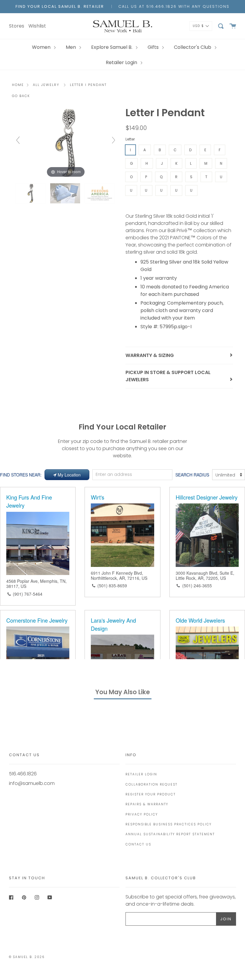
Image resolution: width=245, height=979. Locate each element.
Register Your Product (150, 794)
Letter (130, 139)
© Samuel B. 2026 (27, 957)
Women (42, 47)
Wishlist (37, 25)
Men (71, 47)
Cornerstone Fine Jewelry (37, 620)
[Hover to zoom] (66, 143)
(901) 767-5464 (27, 594)
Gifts (154, 47)
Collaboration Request (151, 784)
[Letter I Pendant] (31, 193)
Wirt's (97, 497)
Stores (16, 25)
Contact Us (138, 844)
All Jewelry (46, 84)
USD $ (198, 25)
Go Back (21, 95)
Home (18, 84)
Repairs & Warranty (146, 804)
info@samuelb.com (32, 783)
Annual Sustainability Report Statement (170, 834)
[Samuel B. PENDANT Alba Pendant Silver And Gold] (65, 193)
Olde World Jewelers (200, 620)
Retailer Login (122, 62)
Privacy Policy (141, 814)
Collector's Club (193, 47)
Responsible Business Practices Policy (168, 824)
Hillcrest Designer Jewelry (207, 497)
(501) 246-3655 (197, 585)
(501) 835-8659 (112, 585)
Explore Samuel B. (112, 47)
